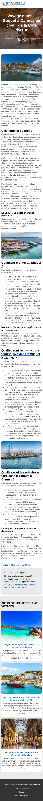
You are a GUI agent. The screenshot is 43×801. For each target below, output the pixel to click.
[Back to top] (37, 795)
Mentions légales (21, 796)
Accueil (4, 36)
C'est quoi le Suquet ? (15, 573)
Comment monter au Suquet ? (18, 576)
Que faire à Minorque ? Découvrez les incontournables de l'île (21, 698)
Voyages (12, 36)
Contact (21, 792)
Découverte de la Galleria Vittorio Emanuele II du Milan (21, 753)
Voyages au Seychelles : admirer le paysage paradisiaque (21, 645)
